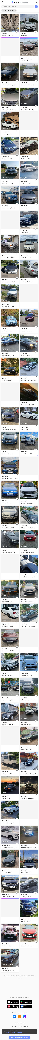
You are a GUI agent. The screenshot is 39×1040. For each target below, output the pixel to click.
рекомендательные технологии (14, 1032)
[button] (16, 32)
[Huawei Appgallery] (13, 1006)
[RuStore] (26, 1006)
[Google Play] (26, 1002)
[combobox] (17, 6)
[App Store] (13, 1002)
